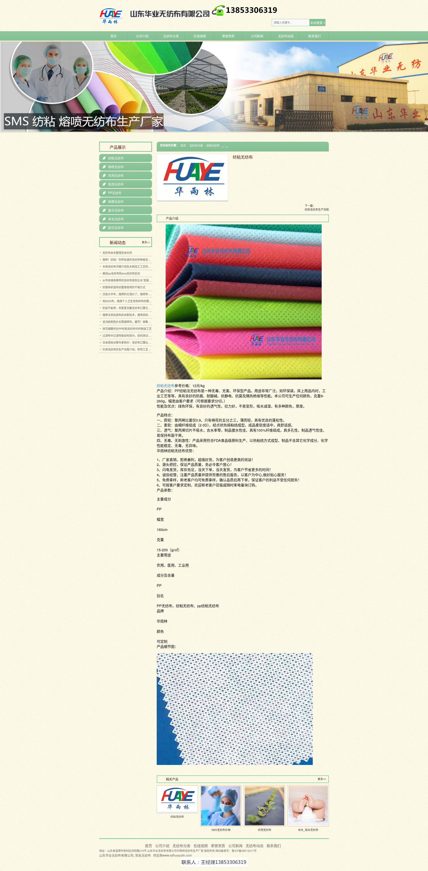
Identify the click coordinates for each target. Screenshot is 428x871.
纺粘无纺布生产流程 (317, 209)
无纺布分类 (171, 36)
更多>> (322, 779)
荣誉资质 (228, 36)
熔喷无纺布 (113, 166)
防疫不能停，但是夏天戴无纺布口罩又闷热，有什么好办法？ (127, 308)
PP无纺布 (112, 193)
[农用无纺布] (264, 806)
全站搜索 (316, 22)
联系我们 (314, 36)
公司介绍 (142, 36)
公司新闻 (257, 36)
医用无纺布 (113, 184)
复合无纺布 (113, 210)
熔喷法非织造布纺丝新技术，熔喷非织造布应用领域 (127, 315)
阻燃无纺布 (113, 201)
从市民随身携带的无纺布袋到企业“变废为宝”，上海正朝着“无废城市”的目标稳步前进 (127, 280)
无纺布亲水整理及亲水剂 (117, 252)
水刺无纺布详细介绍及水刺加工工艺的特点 (127, 266)
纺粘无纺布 (213, 145)
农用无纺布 (113, 175)
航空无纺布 (113, 227)
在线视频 (199, 36)
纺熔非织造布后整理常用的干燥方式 (124, 287)
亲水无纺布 (113, 219)
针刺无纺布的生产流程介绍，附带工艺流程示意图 (127, 349)
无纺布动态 (286, 36)
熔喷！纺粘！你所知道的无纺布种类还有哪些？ (127, 259)
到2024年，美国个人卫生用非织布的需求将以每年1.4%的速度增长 (127, 301)
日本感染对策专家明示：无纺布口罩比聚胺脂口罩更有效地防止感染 (127, 342)
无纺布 (146, 855)
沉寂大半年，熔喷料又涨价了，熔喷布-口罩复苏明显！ (127, 294)
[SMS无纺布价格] (221, 806)
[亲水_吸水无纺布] (308, 806)
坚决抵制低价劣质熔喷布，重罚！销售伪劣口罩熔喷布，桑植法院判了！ (127, 322)
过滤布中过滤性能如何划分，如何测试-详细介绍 (127, 335)
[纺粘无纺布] (177, 799)
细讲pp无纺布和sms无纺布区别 (121, 273)
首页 (113, 36)
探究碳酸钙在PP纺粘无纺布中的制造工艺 (127, 328)
